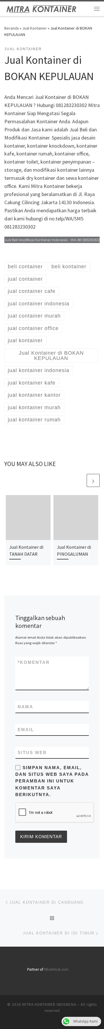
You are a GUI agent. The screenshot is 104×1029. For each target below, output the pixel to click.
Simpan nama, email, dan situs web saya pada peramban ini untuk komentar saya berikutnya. (52, 781)
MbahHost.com (56, 969)
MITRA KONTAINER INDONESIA (49, 1004)
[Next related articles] (93, 480)
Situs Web (32, 752)
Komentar (34, 662)
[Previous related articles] (79, 480)
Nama (25, 706)
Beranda (11, 28)
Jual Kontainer (34, 28)
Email (26, 729)
